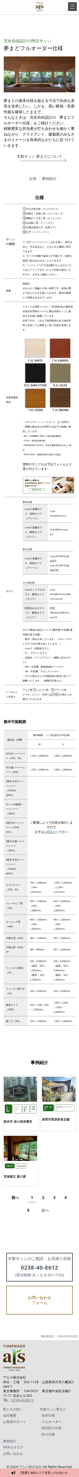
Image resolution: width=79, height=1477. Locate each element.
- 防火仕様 (47, 1434)
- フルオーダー (50, 1421)
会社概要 (9, 1415)
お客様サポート (14, 1421)
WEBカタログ (13, 1447)
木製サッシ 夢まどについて (39, 156)
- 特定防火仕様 (50, 1428)
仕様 (32, 178)
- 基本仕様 (47, 1415)
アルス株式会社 (30, 1466)
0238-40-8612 (23, 1400)
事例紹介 (49, 178)
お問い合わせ (13, 1453)
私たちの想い (13, 1409)
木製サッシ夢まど (53, 1409)
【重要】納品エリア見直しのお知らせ (43, 1473)
